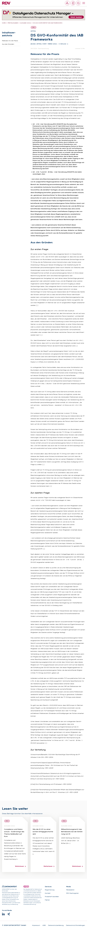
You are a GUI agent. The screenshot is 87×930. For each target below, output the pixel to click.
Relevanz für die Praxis (10, 40)
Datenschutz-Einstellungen (75, 925)
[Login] (72, 3)
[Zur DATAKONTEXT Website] (9, 886)
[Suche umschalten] (78, 3)
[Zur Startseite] (6, 3)
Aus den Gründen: (8, 44)
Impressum (36, 925)
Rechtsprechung (43, 48)
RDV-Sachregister (72, 893)
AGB (44, 925)
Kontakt (47, 893)
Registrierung (49, 890)
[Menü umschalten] (83, 3)
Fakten (47, 900)
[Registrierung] (67, 3)
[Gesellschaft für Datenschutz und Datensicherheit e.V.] (26, 886)
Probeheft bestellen (52, 896)
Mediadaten (70, 890)
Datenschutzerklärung (56, 925)
